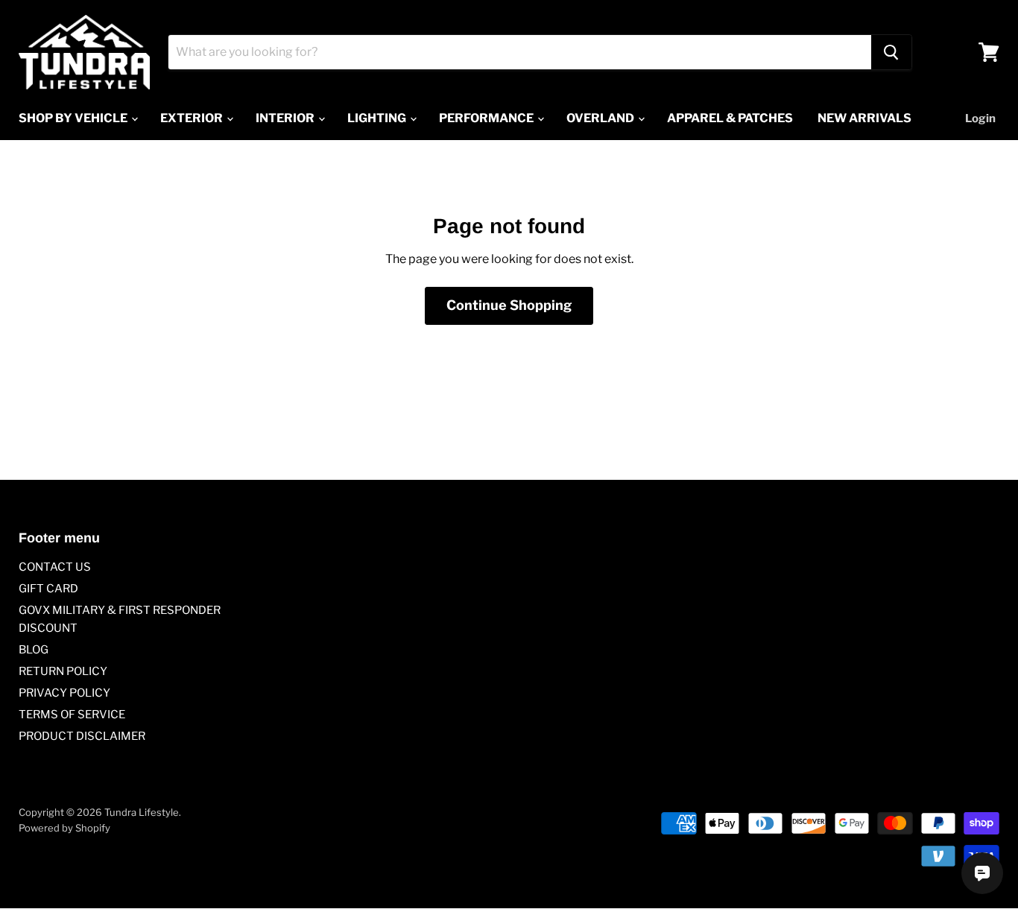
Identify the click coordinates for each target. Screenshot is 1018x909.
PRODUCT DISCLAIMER (82, 736)
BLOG (33, 649)
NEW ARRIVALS (864, 118)
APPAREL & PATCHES (730, 118)
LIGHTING (377, 118)
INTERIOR (286, 118)
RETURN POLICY (63, 671)
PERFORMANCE (487, 118)
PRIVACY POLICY (64, 693)
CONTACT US (55, 567)
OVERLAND (601, 118)
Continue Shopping (509, 305)
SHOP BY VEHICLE (74, 118)
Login (980, 118)
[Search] (891, 52)
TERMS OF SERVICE (72, 714)
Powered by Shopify (64, 828)
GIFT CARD (48, 588)
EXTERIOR (192, 118)
